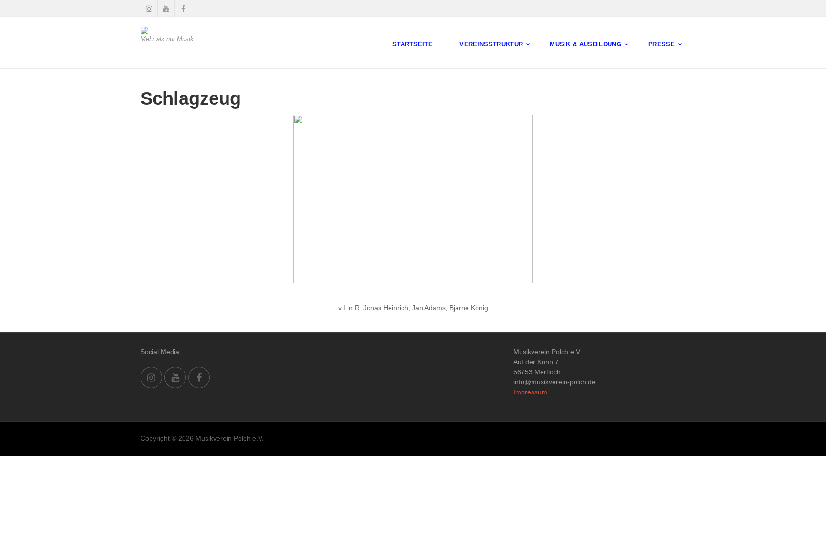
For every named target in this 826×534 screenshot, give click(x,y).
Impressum (530, 392)
